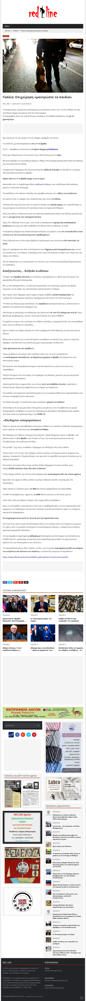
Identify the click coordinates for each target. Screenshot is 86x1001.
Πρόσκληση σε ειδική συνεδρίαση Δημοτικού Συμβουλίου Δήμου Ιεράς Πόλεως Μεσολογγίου (65, 817)
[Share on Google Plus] (15, 582)
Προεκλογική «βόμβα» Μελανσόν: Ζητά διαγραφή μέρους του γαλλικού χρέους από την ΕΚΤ (66, 864)
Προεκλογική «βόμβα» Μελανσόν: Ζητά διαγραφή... (14, 620)
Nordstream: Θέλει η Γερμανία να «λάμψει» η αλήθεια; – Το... (71, 649)
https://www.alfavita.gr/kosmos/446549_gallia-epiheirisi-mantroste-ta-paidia (35, 557)
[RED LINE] (43, 11)
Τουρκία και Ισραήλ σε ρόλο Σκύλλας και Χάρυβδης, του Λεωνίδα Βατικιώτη (66, 926)
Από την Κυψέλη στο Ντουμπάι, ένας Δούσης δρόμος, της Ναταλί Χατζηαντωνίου (65, 896)
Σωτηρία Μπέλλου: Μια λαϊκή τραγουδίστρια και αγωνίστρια (63, 906)
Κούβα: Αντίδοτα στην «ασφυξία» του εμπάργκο (69, 620)
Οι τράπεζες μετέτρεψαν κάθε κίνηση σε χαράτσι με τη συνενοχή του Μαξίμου (66, 854)
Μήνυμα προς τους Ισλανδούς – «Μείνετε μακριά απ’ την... (42, 649)
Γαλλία (52, 116)
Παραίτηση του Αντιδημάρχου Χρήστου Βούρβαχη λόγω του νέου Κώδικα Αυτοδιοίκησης (66, 876)
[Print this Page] (26, 582)
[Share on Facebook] (5, 582)
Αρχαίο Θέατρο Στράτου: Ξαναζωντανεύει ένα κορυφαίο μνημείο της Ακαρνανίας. (67, 886)
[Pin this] (20, 582)
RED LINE (7, 31)
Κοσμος (15, 31)
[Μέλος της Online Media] (11, 734)
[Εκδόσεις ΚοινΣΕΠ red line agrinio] (22, 793)
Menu (6, 26)
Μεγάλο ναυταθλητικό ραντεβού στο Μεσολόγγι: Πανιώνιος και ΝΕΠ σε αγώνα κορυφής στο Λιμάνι (67, 837)
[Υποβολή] (38, 725)
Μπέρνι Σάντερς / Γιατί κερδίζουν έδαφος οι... (12, 649)
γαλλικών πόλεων (43, 184)
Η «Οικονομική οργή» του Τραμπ (64, 934)
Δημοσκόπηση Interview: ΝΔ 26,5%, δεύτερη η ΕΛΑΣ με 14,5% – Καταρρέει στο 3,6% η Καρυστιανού (67, 953)
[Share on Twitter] (10, 582)
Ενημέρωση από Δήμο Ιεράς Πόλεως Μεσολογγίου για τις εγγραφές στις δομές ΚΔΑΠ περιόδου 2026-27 (67, 916)
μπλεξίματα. (52, 149)
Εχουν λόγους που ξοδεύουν (62, 846)
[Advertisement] (43, 129)
